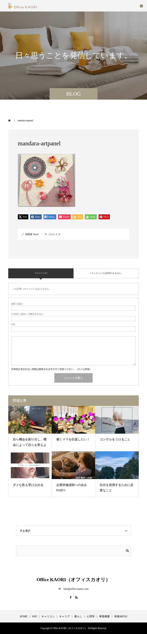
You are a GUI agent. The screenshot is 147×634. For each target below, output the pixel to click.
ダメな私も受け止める (28, 485)
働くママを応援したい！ (73, 439)
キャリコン (48, 616)
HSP (34, 616)
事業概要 (104, 616)
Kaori (36, 234)
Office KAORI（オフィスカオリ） (73, 579)
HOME (24, 616)
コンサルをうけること (115, 439)
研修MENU (120, 616)
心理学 (91, 616)
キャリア (64, 616)
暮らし (78, 616)
